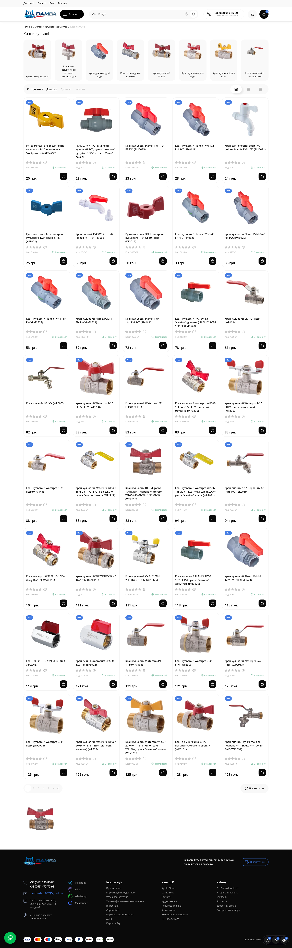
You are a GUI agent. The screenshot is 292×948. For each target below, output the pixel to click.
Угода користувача (117, 897)
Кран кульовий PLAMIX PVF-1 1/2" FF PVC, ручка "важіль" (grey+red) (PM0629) (193, 580)
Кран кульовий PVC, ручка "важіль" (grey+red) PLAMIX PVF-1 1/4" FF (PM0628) (195, 322)
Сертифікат (112, 910)
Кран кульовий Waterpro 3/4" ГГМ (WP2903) (193, 662)
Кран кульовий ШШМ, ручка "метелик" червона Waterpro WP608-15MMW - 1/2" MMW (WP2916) (143, 493)
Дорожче (66, 89)
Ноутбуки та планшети (175, 914)
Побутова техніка (171, 905)
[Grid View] (236, 89)
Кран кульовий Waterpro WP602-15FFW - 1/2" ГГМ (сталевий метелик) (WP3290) (195, 407)
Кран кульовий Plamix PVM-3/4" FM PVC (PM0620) (245, 235)
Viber (78, 889)
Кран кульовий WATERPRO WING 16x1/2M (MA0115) (96, 578)
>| (58, 788)
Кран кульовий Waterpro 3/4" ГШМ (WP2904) (44, 743)
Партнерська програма (119, 914)
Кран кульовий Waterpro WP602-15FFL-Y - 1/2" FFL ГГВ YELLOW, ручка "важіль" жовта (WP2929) (96, 491)
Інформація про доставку (121, 892)
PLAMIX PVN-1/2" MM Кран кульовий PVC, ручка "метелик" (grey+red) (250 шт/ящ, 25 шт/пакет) (95, 151)
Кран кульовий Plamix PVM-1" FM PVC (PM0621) (94, 320)
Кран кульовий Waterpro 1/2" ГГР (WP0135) (143, 405)
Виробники (112, 905)
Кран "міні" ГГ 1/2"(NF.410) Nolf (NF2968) (45, 662)
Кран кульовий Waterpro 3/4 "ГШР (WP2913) (243, 662)
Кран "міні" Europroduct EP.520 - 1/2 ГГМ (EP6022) (95, 662)
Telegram (80, 882)
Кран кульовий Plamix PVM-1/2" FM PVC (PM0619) (195, 147)
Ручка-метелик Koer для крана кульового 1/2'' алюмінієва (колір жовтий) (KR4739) (45, 149)
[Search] (186, 14)
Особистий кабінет (228, 888)
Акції (109, 918)
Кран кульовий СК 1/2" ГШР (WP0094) (242, 320)
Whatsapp (81, 896)
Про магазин (113, 888)
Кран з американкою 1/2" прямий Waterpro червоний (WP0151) (192, 745)
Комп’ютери (169, 910)
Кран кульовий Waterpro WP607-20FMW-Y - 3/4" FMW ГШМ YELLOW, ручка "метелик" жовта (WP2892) (146, 747)
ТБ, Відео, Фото (170, 918)
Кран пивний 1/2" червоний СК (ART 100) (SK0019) (244, 489)
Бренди (62, 3)
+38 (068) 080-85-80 (225, 13)
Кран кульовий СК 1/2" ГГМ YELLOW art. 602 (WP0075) (142, 578)
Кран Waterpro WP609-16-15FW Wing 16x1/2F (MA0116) (45, 578)
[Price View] (260, 89)
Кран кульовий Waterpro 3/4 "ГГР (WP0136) (143, 662)
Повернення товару (228, 910)
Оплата (42, 3)
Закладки (222, 897)
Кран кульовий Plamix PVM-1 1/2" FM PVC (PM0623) (243, 578)
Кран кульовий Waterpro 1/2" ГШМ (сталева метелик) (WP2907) (243, 407)
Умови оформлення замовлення (125, 901)
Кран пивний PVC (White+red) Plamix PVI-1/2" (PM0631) (94, 235)
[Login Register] (252, 14)
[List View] (248, 89)
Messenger (81, 903)
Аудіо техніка (169, 901)
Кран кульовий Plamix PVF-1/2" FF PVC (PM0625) (144, 147)
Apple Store (168, 888)
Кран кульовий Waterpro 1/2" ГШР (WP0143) (44, 489)
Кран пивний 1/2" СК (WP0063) (45, 403)
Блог (52, 3)
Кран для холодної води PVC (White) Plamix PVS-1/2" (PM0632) (245, 147)
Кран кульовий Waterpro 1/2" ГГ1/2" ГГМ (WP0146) (94, 405)
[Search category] (94, 14)
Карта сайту (113, 923)
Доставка (28, 3)
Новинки (80, 89)
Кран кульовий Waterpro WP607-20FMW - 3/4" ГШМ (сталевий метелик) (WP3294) (96, 745)
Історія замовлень (227, 892)
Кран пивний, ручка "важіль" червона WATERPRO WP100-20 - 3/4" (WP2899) (244, 745)
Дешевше (51, 89)
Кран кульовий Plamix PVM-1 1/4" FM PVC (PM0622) (143, 320)
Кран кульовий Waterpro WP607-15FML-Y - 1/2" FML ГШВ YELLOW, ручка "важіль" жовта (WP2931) (195, 491)
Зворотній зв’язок (227, 905)
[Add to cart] (63, 176)
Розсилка (222, 901)
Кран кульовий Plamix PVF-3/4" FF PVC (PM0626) (194, 235)
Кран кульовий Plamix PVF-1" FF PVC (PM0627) (46, 320)
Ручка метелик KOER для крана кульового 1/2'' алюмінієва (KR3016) (144, 237)
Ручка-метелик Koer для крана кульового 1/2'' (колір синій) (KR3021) (45, 237)
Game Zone (168, 892)
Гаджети (166, 897)
